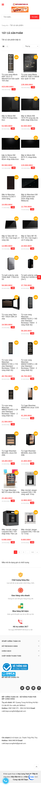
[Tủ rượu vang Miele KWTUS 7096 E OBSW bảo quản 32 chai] (30, 63)
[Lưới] (3, 46)
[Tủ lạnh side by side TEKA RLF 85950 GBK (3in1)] (30, 263)
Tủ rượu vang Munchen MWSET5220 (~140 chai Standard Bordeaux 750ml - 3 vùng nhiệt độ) (29, 320)
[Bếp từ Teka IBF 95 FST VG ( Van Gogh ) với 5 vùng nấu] (30, 224)
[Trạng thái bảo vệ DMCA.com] (8, 674)
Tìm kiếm (35, 17)
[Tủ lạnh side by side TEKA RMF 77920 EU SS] (11, 263)
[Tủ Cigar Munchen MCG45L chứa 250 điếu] (11, 439)
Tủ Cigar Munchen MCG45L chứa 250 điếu (9, 453)
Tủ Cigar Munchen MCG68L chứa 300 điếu (28, 453)
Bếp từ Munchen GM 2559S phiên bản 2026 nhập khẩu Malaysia (29, 197)
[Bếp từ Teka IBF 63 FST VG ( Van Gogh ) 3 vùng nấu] (11, 224)
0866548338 (13, 740)
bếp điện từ (15, 777)
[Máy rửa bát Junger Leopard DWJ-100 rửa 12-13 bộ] (30, 518)
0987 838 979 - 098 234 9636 (19, 708)
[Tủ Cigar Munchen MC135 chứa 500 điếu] (11, 478)
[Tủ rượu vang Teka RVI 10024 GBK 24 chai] (11, 303)
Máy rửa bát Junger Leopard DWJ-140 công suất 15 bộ (29, 492)
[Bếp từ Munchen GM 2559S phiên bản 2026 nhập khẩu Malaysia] (30, 183)
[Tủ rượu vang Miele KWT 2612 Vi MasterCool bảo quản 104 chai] (11, 63)
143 (32, 552)
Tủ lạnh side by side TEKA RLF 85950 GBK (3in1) (30, 277)
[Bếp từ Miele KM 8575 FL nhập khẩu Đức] (30, 143)
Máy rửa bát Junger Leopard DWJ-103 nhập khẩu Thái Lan (9, 532)
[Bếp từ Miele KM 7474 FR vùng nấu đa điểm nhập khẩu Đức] (30, 104)
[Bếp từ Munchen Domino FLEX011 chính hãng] (11, 183)
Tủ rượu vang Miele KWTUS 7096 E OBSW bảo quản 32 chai (30, 76)
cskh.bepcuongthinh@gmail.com (14, 711)
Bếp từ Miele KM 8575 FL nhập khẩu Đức (29, 157)
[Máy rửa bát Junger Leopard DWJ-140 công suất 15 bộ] (30, 478)
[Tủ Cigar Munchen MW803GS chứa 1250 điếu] (30, 394)
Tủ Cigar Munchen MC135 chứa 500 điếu (11, 491)
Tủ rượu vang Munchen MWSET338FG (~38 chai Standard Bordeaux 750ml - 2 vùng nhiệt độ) (29, 365)
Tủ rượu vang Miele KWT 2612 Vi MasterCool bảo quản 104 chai (10, 77)
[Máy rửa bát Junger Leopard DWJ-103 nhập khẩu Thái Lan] (11, 518)
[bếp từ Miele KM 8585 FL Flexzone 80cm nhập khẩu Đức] (11, 143)
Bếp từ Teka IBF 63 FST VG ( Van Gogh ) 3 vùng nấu (10, 238)
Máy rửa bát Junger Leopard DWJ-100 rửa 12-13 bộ (30, 532)
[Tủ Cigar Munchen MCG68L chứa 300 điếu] (30, 439)
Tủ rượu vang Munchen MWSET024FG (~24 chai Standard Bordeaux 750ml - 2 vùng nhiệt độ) (10, 410)
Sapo (26, 780)
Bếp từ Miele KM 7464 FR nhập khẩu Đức (9, 118)
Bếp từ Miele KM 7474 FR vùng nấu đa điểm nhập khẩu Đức (29, 118)
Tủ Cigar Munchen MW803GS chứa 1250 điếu (30, 407)
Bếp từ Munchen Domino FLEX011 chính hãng (9, 196)
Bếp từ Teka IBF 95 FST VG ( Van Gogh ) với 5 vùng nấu (29, 238)
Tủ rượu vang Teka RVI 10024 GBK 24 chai (9, 317)
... (27, 552)
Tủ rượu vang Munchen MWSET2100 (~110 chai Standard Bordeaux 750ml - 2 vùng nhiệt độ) (10, 365)
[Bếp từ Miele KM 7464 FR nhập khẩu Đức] (11, 104)
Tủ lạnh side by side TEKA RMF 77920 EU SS (10, 277)
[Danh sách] (7, 46)
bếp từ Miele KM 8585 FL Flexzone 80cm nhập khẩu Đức (10, 157)
